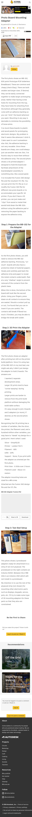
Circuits (14, 24)
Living (4, 759)
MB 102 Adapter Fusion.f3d (11, 492)
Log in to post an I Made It (16, 634)
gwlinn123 (6, 24)
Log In (16, 708)
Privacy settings (22, 807)
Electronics (22, 24)
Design (4, 751)
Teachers (5, 765)
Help (3, 779)
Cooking (4, 756)
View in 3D (14, 517)
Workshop (5, 748)
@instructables (10, 793)
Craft (3, 754)
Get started (5, 776)
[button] (2, 2)
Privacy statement (9, 807)
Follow (14, 69)
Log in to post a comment (16, 716)
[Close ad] (29, 7)
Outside (4, 762)
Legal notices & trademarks (12, 813)
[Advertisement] (16, 9)
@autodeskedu (9, 797)
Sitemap (4, 782)
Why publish (6, 773)
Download (25, 517)
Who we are (5, 784)
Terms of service (23, 804)
